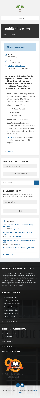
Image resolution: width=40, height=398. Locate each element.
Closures (17, 244)
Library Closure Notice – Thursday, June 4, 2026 (18, 233)
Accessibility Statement (11, 351)
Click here (10, 137)
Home (6, 34)
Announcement (16, 236)
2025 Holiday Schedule (9, 321)
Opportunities (17, 229)
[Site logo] (20, 12)
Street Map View (7, 341)
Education (10, 152)
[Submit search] (36, 183)
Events (13, 34)
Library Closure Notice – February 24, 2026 (18, 248)
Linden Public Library (16, 66)
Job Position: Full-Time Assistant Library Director (18, 226)
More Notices (8, 254)
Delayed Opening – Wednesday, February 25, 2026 (19, 241)
